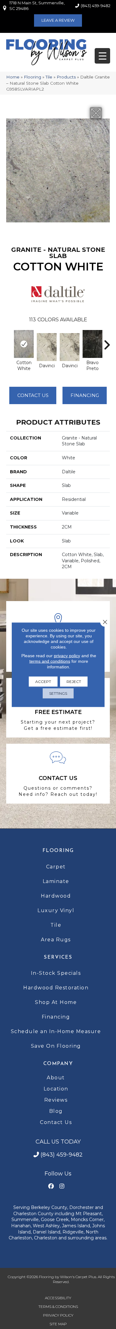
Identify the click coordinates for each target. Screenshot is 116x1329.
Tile (48, 76)
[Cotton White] (23, 343)
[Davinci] (46, 347)
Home (12, 76)
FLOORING (58, 850)
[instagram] (62, 1186)
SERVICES (58, 957)
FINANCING (85, 395)
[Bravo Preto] (92, 343)
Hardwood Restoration (55, 988)
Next (106, 342)
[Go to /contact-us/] (58, 774)
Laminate (56, 881)
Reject (74, 681)
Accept (43, 681)
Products (66, 76)
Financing (56, 1017)
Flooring (32, 76)
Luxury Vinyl (55, 910)
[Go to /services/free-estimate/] (58, 708)
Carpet (56, 867)
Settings (58, 693)
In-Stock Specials (56, 973)
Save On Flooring (56, 1046)
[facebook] (51, 1186)
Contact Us (33, 395)
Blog (56, 1111)
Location (56, 1089)
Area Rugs (56, 940)
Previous (9, 342)
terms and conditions (49, 660)
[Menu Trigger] (102, 56)
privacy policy (67, 655)
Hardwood (56, 896)
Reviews (56, 1100)
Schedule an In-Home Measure (56, 1031)
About (56, 1078)
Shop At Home (56, 1002)
